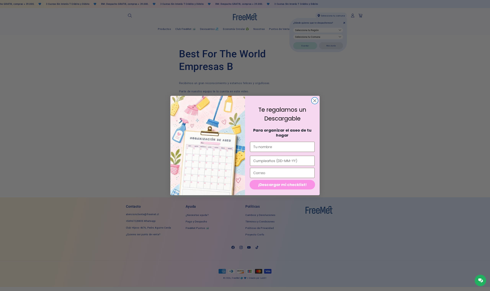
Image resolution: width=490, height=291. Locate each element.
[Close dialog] (314, 100)
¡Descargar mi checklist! (282, 184)
